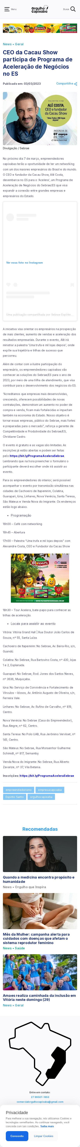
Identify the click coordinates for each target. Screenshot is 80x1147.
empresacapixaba (50, 789)
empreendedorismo (19, 789)
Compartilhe (65, 83)
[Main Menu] (7, 9)
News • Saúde (14, 948)
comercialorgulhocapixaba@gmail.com (40, 1101)
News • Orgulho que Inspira (24, 887)
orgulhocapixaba (41, 797)
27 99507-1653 (40, 1097)
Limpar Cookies (43, 1136)
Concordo (17, 1136)
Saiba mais (47, 1126)
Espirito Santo (15, 797)
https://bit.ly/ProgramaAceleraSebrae (37, 456)
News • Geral (13, 44)
